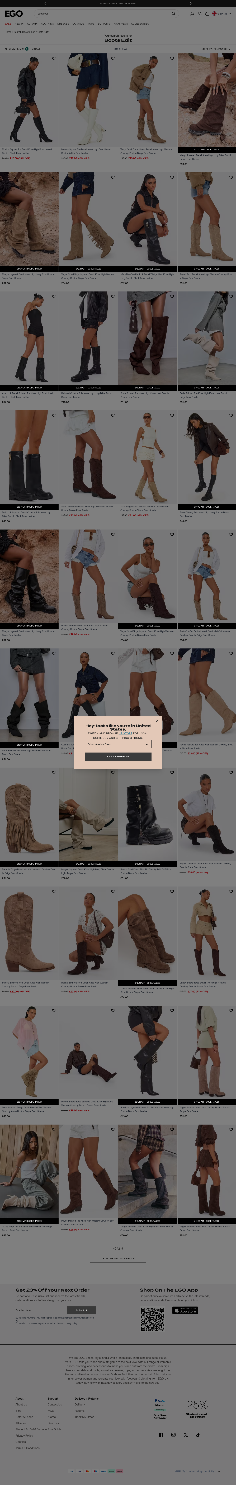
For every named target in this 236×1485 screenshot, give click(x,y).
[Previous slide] (45, 3)
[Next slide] (190, 3)
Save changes (118, 756)
